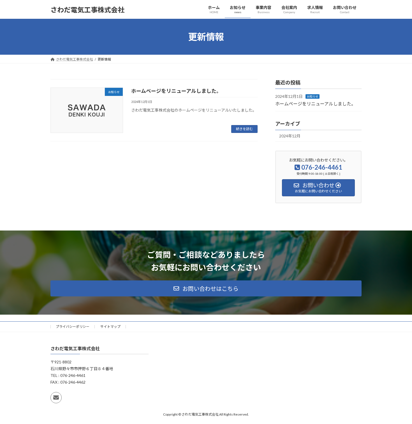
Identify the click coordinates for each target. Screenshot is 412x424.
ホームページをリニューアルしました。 (176, 91)
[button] (206, 288)
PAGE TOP (397, 406)
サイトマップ (110, 326)
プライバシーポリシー (72, 326)
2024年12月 (289, 135)
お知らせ (312, 96)
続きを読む (244, 129)
